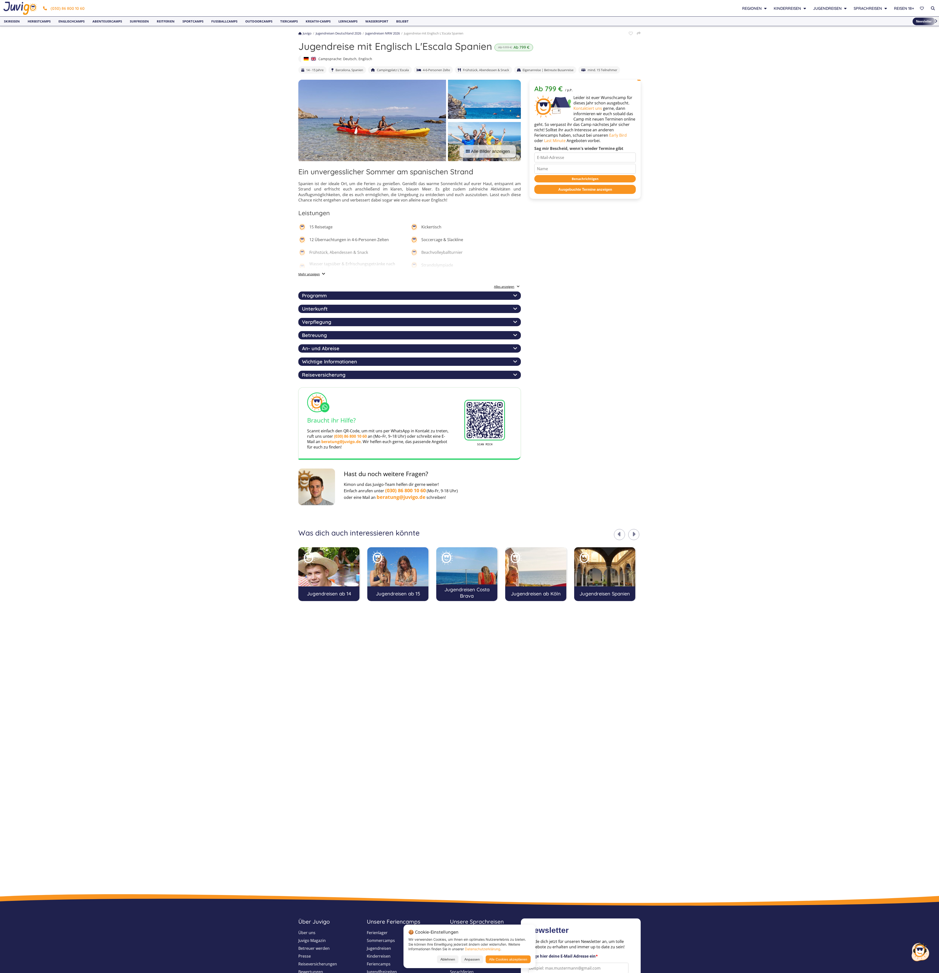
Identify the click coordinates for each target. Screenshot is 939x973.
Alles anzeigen (504, 286)
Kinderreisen (379, 956)
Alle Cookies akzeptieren (508, 959)
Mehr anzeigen (309, 274)
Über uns (306, 932)
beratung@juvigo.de (341, 441)
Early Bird (618, 135)
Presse (304, 956)
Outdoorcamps (258, 21)
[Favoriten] (922, 8)
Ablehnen (447, 959)
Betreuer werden (314, 948)
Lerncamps (348, 21)
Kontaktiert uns (587, 108)
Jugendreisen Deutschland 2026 (338, 33)
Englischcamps (71, 21)
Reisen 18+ (904, 8)
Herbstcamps (39, 21)
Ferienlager (377, 932)
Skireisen (12, 21)
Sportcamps (192, 21)
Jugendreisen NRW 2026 (382, 33)
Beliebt (402, 21)
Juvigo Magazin (312, 940)
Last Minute (555, 140)
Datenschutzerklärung (482, 949)
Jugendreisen (379, 948)
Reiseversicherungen (317, 964)
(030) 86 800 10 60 (68, 8)
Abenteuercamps (107, 21)
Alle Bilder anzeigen (490, 151)
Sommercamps (381, 940)
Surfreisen (139, 21)
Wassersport (376, 21)
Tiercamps (289, 21)
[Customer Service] (920, 951)
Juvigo (307, 33)
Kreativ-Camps (318, 21)
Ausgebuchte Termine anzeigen (585, 189)
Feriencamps (379, 964)
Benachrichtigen (585, 179)
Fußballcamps (224, 21)
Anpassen (472, 959)
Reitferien (166, 21)
